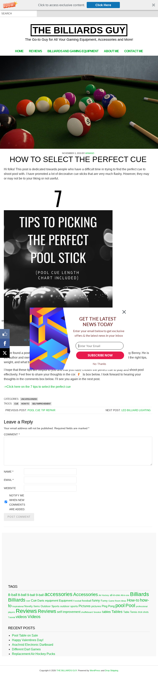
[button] (98, 321)
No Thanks (99, 364)
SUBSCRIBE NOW (100, 355)
